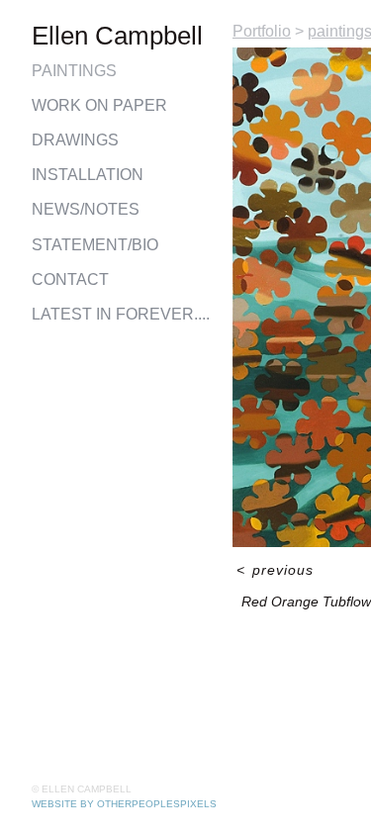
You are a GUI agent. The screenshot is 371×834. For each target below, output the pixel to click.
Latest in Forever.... (121, 314)
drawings (75, 140)
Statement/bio (95, 244)
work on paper (99, 105)
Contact (70, 279)
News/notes (85, 209)
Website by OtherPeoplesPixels (124, 803)
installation (87, 174)
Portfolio (261, 31)
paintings (74, 70)
